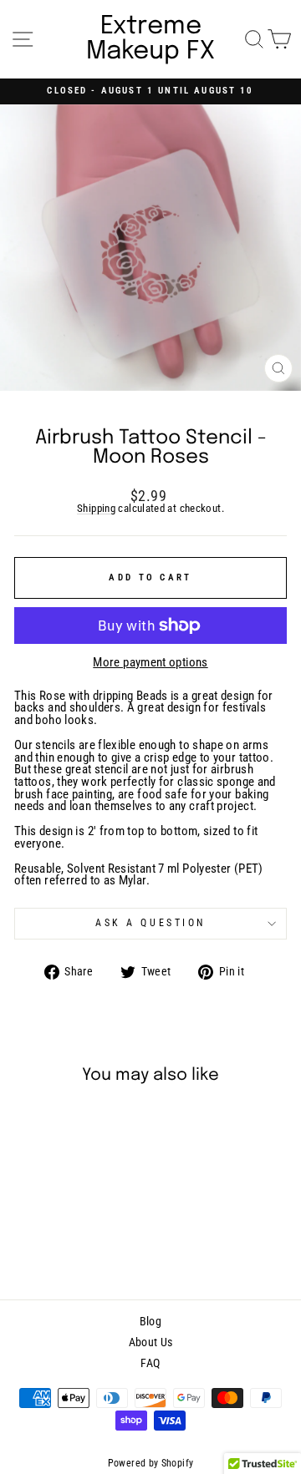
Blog (150, 1321)
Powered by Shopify (151, 1463)
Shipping (96, 509)
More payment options (150, 662)
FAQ (150, 1363)
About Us (151, 1342)
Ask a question (150, 923)
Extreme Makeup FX (150, 39)
